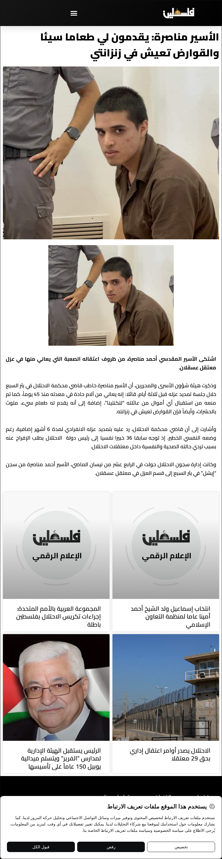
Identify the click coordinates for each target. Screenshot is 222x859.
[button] (74, 13)
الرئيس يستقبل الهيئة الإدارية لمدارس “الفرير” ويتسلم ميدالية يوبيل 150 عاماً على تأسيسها (61, 758)
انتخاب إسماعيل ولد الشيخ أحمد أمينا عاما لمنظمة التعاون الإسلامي (170, 616)
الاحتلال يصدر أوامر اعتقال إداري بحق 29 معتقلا (170, 754)
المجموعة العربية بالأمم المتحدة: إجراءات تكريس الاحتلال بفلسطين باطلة (58, 616)
